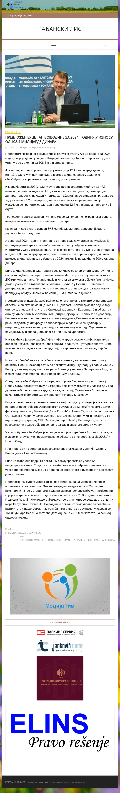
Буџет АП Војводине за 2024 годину (39, 147)
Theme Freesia (43, 782)
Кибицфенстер (13, 132)
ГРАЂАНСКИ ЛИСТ (60, 28)
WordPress (55, 782)
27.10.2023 (12, 147)
